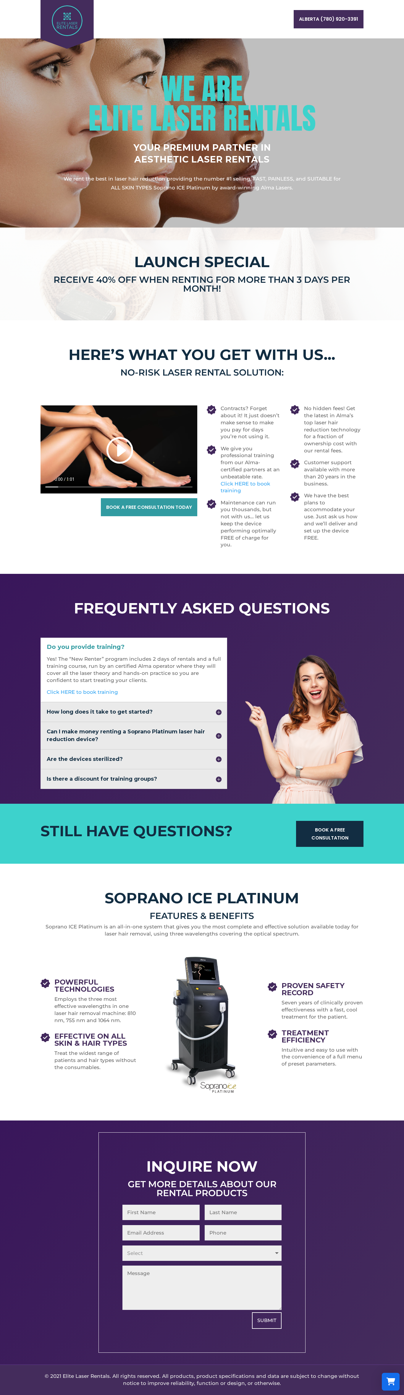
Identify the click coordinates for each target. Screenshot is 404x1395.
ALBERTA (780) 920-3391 (328, 19)
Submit (266, 1320)
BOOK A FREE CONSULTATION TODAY (149, 507)
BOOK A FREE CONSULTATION (329, 833)
